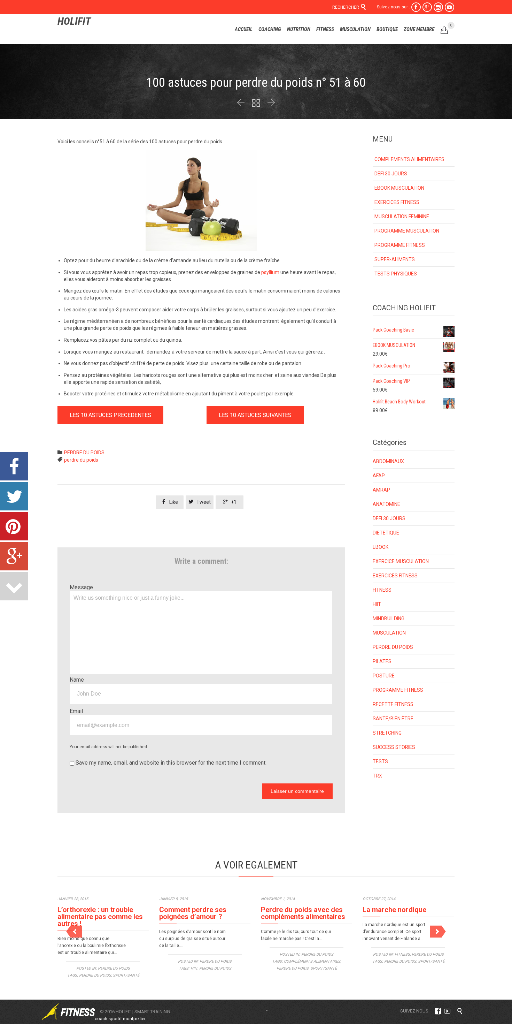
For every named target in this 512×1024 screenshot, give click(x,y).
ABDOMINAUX (388, 461)
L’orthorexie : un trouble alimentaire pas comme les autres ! (100, 916)
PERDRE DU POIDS (84, 452)
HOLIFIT (74, 21)
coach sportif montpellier (120, 1018)
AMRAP (381, 490)
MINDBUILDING (388, 618)
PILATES (382, 661)
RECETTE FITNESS (393, 704)
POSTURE (384, 675)
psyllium (270, 272)
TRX (377, 776)
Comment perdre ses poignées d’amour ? (192, 913)
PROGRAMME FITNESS (399, 245)
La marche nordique (394, 909)
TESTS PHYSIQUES (395, 273)
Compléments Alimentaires (312, 961)
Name (77, 679)
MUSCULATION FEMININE (401, 216)
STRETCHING (387, 733)
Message (81, 587)
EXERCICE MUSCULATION (401, 561)
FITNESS (382, 590)
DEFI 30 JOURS (390, 173)
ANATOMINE (386, 504)
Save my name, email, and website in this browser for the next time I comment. (170, 762)
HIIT (377, 604)
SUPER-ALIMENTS (394, 259)
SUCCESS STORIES (394, 747)
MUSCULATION (389, 633)
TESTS (380, 761)
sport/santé (126, 975)
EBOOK (380, 547)
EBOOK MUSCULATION (399, 188)
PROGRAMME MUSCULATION (406, 231)
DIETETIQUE (386, 533)
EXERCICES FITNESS (396, 202)
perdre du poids (81, 460)
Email (76, 711)
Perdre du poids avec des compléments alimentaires (303, 913)
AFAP (379, 475)
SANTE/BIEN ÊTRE (393, 718)
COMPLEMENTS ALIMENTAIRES (409, 159)
